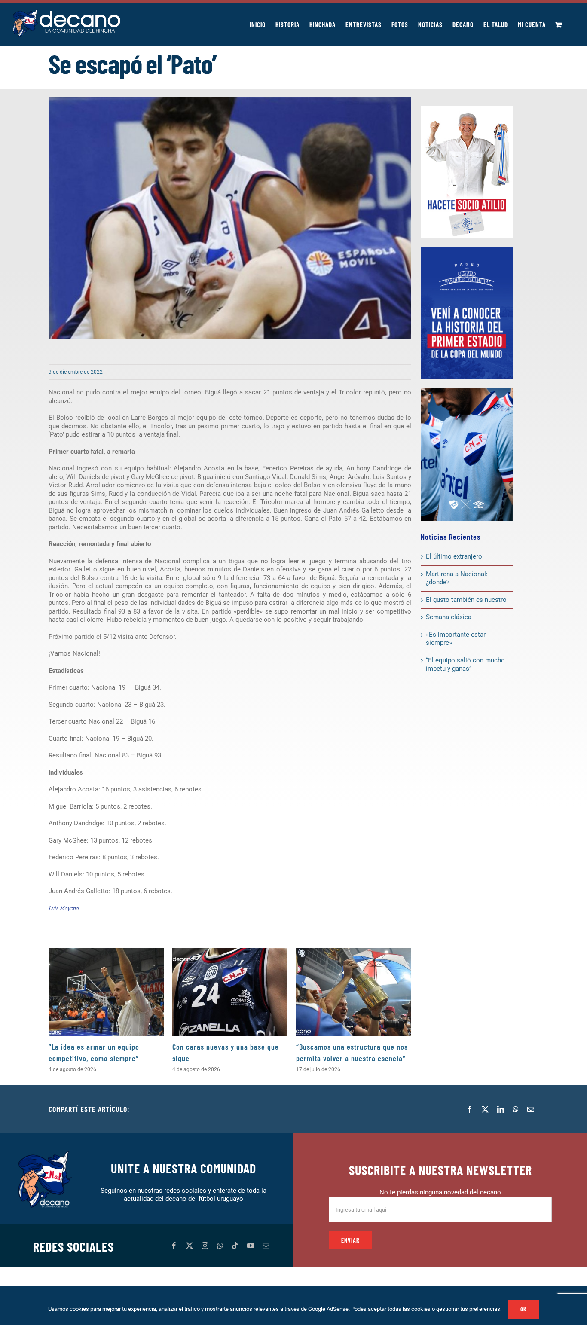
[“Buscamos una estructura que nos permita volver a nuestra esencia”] (353, 992)
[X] (485, 1109)
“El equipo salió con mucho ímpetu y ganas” (465, 664)
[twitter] (189, 1245)
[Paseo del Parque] (467, 249)
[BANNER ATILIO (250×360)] (467, 109)
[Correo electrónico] (530, 1109)
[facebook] (174, 1245)
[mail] (266, 1245)
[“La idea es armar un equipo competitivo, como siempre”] (106, 992)
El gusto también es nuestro (466, 600)
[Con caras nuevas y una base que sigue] (229, 992)
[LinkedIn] (500, 1109)
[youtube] (250, 1245)
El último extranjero (454, 556)
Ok (523, 1309)
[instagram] (205, 1245)
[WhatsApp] (515, 1109)
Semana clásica (448, 617)
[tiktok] (235, 1245)
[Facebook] (469, 1109)
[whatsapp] (220, 1245)
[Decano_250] (467, 391)
